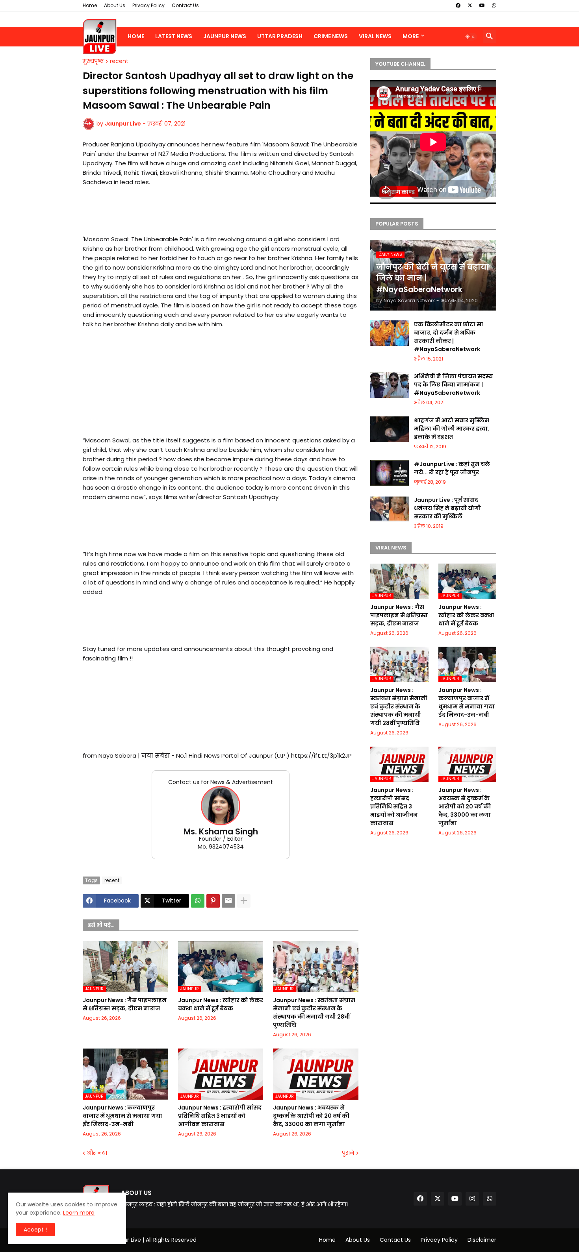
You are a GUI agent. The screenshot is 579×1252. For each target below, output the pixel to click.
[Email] (228, 901)
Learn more (79, 1213)
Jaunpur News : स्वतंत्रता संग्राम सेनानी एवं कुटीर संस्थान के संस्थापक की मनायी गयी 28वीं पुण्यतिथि (314, 1012)
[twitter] (470, 5)
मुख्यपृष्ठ (93, 61)
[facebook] (458, 5)
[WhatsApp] (197, 901)
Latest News (173, 36)
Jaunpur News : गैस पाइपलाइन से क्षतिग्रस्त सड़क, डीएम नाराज (125, 1004)
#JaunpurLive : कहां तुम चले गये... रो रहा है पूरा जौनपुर (452, 468)
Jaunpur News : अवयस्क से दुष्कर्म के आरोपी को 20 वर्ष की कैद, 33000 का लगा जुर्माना (311, 1116)
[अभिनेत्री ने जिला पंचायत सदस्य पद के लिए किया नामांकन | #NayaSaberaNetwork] (389, 385)
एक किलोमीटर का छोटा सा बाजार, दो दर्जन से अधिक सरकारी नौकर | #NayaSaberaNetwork (448, 336)
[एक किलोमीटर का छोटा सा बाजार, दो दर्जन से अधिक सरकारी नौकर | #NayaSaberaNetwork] (389, 333)
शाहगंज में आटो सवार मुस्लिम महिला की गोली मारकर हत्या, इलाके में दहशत (451, 428)
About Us (114, 5)
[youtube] (482, 5)
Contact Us (185, 5)
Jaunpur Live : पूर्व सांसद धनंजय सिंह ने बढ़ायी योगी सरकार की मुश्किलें (447, 508)
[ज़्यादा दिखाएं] (244, 901)
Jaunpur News (224, 36)
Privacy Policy (148, 5)
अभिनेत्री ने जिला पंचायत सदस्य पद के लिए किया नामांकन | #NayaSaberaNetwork (453, 384)
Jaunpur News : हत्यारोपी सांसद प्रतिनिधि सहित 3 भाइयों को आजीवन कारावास (220, 1116)
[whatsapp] (494, 5)
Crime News (331, 36)
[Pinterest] (213, 901)
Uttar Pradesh (279, 36)
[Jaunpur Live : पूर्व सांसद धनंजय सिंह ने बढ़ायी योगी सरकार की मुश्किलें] (389, 509)
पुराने (348, 1153)
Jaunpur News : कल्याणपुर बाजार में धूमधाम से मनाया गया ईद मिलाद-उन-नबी (122, 1116)
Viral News (375, 36)
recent (119, 61)
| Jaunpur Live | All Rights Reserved (150, 1240)
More (411, 36)
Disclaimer (482, 1240)
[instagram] (472, 1199)
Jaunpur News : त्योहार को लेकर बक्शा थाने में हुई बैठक (220, 1004)
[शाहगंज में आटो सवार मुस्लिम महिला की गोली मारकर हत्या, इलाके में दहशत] (389, 429)
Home (90, 5)
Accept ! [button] (35, 1230)
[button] (470, 37)
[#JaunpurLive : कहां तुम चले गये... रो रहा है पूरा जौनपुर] (389, 473)
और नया (97, 1153)
